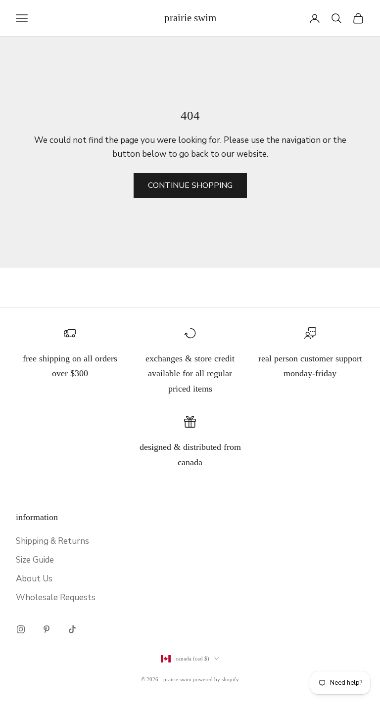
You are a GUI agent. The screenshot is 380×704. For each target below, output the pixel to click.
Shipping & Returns (52, 541)
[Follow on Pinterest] (46, 629)
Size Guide (35, 560)
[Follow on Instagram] (21, 629)
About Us (34, 578)
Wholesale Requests (55, 597)
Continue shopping (190, 185)
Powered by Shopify (216, 679)
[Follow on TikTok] (72, 629)
